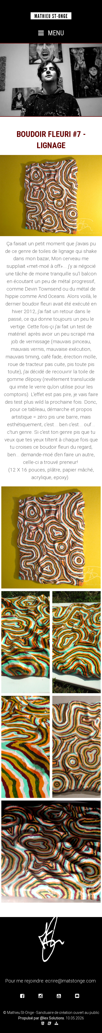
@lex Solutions (52, 1018)
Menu (55, 33)
